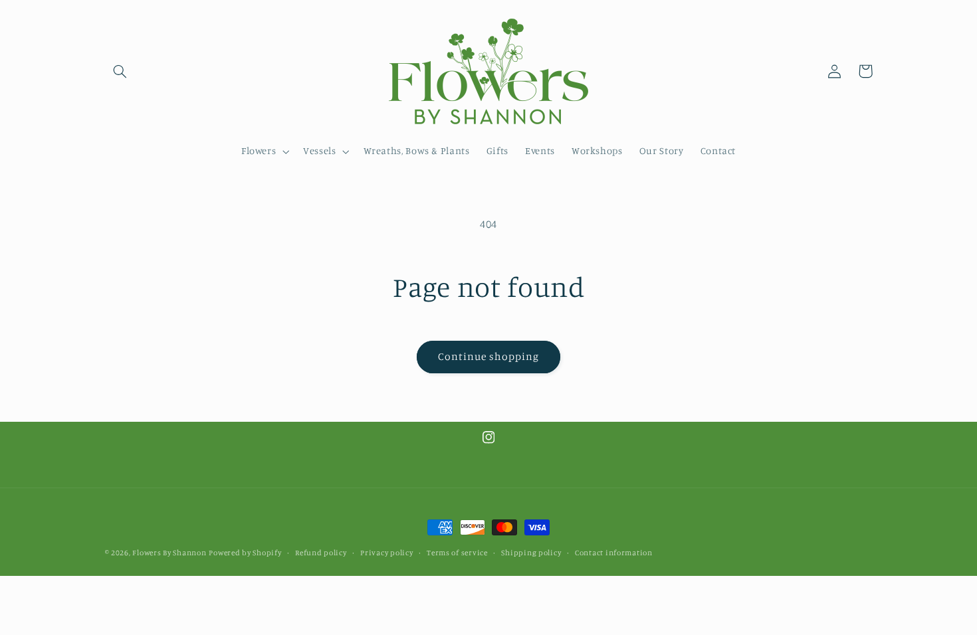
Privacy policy (386, 552)
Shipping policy (531, 552)
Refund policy (321, 552)
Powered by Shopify (245, 552)
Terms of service (457, 552)
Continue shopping (489, 356)
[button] (120, 71)
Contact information (614, 552)
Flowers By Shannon (169, 552)
